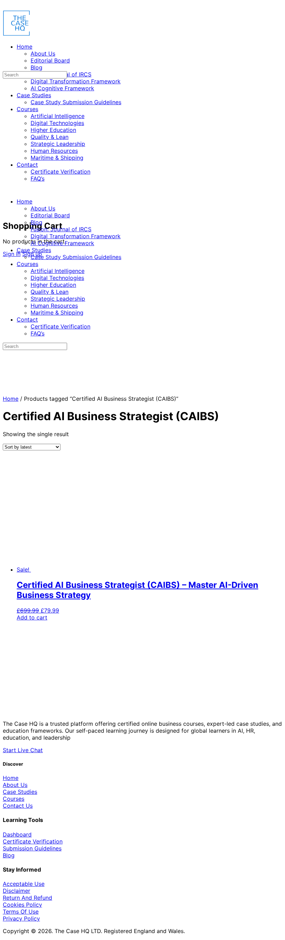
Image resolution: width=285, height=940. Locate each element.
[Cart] (6, 210)
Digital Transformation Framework (76, 236)
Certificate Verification (60, 326)
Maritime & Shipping (57, 312)
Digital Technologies (57, 277)
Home (24, 201)
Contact (27, 319)
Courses (27, 263)
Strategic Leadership (58, 298)
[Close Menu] (6, 188)
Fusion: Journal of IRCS (61, 229)
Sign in (12, 253)
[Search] (6, 203)
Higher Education (53, 284)
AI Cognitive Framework (62, 243)
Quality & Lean (49, 291)
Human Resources (54, 305)
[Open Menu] (6, 32)
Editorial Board (50, 215)
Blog (36, 222)
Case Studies (34, 250)
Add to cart (32, 617)
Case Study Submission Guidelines (76, 256)
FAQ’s (37, 333)
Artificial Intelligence (57, 270)
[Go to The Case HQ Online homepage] (17, 34)
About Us (43, 208)
